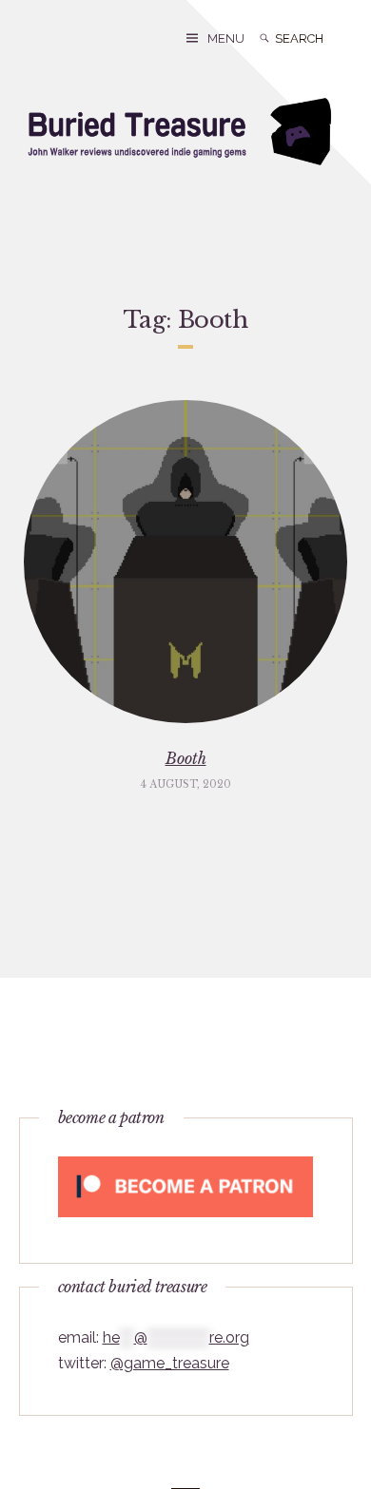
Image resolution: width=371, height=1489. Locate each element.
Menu (225, 38)
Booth (186, 758)
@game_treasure (169, 1363)
